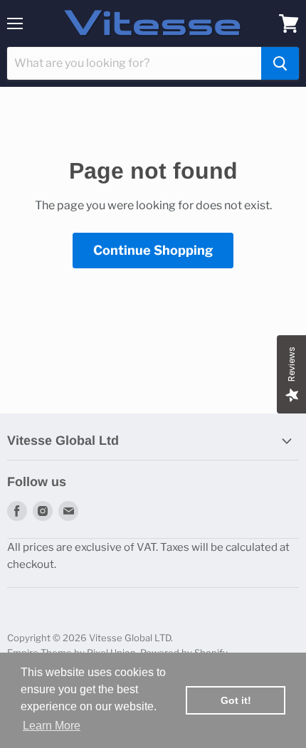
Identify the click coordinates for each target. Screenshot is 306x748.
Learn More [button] (51, 726)
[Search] (280, 63)
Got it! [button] (236, 700)
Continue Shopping (153, 250)
